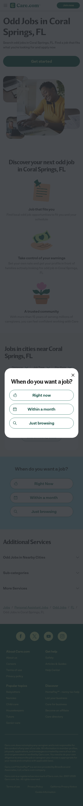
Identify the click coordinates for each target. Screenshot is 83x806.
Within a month (41, 409)
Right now (41, 395)
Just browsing (41, 423)
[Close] (73, 375)
